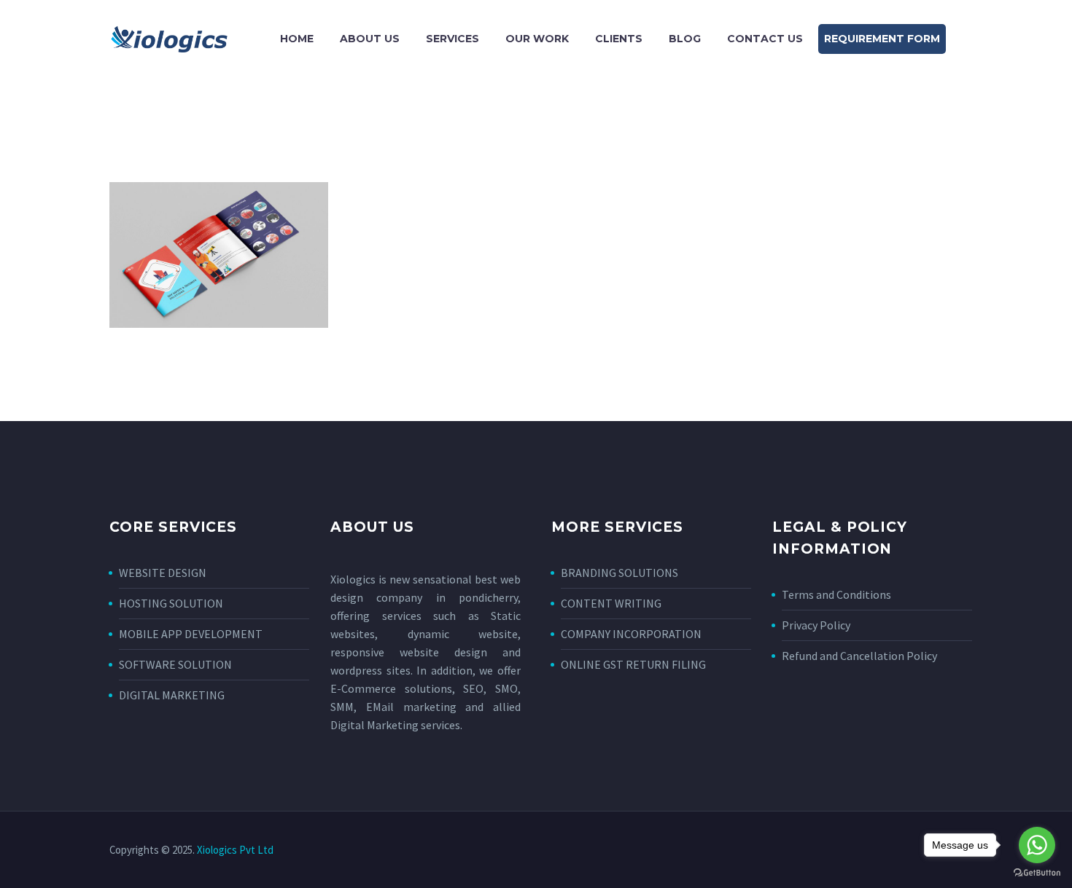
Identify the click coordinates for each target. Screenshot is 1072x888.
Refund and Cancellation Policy (859, 655)
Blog (685, 38)
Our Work (537, 38)
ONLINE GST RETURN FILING (633, 664)
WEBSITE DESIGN (162, 572)
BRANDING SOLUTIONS (619, 572)
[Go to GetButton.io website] (1037, 873)
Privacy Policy (816, 625)
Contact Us (765, 38)
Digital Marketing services (395, 725)
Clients (618, 38)
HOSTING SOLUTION (171, 603)
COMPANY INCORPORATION (631, 633)
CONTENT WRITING (611, 603)
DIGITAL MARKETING (172, 695)
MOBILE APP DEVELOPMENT (191, 633)
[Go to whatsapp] (1037, 845)
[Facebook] (901, 851)
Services (452, 38)
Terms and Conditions (836, 594)
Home (297, 38)
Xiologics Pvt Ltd (235, 850)
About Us (370, 38)
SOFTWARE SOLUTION (175, 664)
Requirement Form (882, 38)
